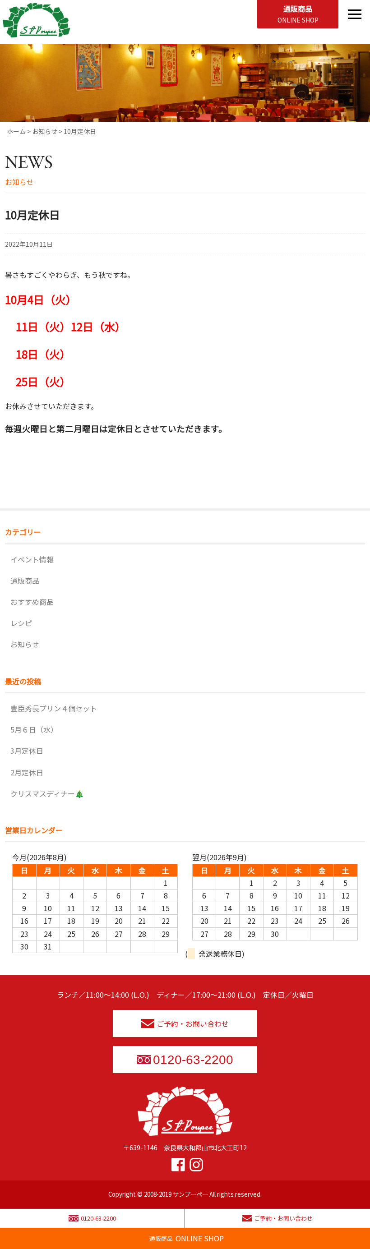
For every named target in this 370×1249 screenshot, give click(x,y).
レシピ (21, 623)
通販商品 (298, 13)
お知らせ (24, 644)
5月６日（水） (34, 729)
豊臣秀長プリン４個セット (53, 708)
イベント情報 (32, 559)
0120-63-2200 (193, 1060)
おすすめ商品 (32, 601)
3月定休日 (26, 750)
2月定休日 (26, 772)
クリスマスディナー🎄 (47, 793)
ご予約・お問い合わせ (193, 1023)
